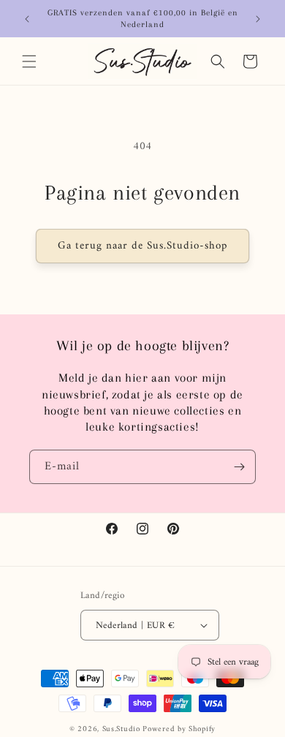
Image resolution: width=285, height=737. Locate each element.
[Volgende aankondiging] (258, 19)
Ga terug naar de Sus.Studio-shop (142, 246)
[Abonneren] (239, 467)
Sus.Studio (121, 729)
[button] (29, 61)
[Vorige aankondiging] (27, 19)
